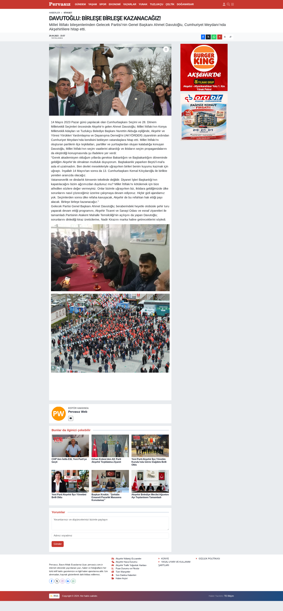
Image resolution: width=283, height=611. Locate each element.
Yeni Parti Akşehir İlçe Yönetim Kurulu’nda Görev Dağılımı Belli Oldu (148, 462)
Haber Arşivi (121, 578)
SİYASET (68, 13)
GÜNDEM (80, 4)
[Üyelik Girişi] (224, 4)
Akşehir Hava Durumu (126, 562)
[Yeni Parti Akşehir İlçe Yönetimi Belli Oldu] (70, 481)
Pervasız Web (77, 411)
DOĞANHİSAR (185, 4)
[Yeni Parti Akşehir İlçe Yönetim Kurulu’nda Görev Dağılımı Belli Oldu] (150, 445)
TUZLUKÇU (156, 4)
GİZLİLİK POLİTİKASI (209, 558)
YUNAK (143, 4)
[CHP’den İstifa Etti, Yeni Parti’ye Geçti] (70, 445)
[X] (57, 581)
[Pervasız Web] (59, 413)
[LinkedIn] (67, 581)
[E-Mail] (70, 418)
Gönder (58, 544)
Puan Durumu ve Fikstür (127, 568)
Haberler (54, 13)
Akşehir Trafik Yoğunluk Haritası (131, 565)
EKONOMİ (115, 4)
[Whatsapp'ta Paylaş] (214, 37)
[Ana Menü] (232, 4)
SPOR (102, 4)
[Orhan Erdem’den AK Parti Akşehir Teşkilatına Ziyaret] (110, 445)
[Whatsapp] (73, 581)
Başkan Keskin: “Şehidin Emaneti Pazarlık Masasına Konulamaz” (106, 497)
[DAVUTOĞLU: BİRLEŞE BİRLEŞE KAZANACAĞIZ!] (110, 80)
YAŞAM (92, 4)
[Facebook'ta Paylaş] (203, 37)
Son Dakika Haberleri (126, 575)
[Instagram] (62, 581)
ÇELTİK (170, 4)
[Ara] (228, 4)
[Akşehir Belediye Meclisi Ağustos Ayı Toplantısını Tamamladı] (150, 481)
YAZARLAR (129, 4)
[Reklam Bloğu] (204, 67)
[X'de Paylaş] (208, 37)
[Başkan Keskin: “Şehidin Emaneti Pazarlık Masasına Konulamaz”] (110, 481)
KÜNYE (165, 558)
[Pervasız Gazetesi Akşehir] (60, 4)
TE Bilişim (229, 596)
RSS (55, 596)
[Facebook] (51, 581)
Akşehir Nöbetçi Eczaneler (128, 558)
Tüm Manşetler (123, 572)
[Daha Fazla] (219, 37)
